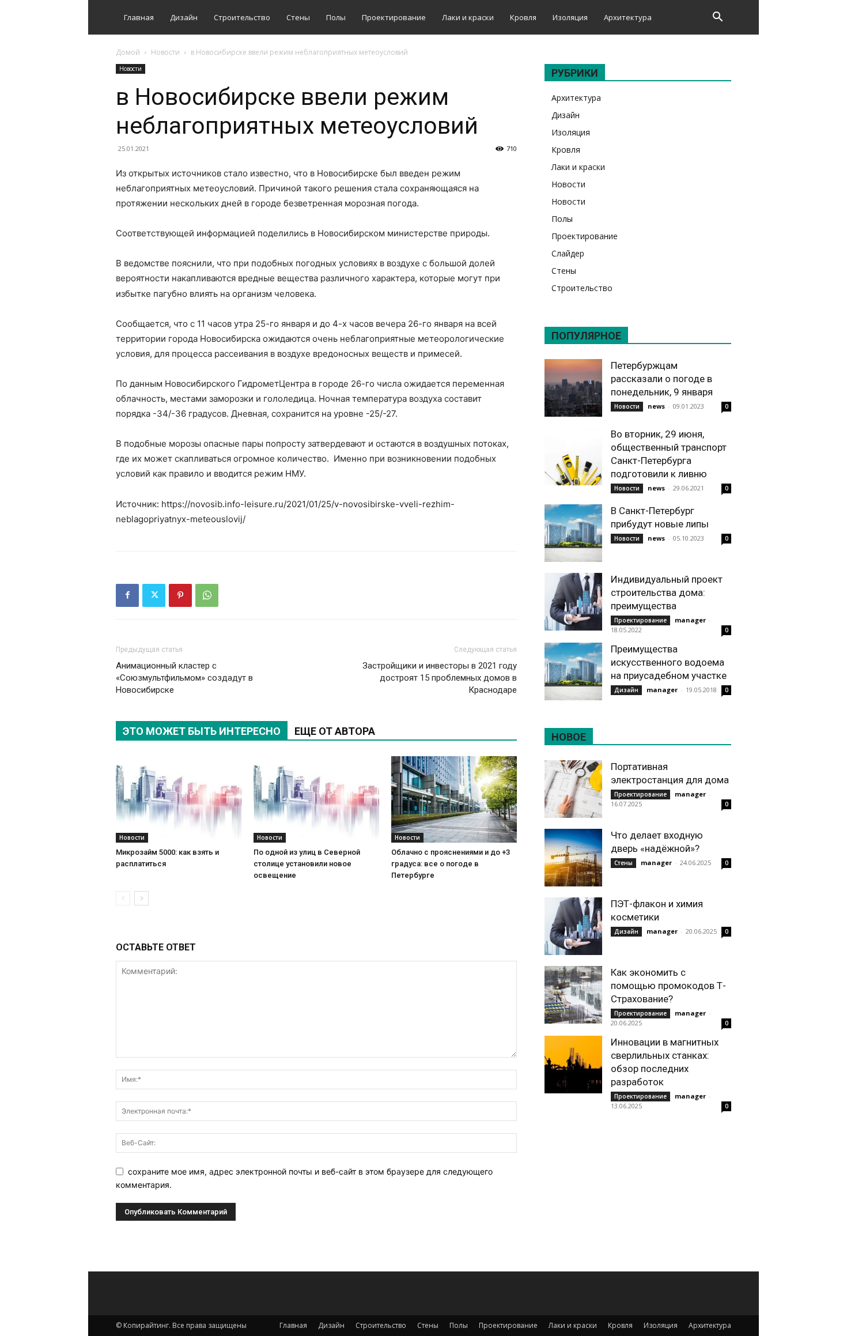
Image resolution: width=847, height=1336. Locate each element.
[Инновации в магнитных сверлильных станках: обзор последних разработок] (573, 1064)
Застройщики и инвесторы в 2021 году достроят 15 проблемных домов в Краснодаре (439, 678)
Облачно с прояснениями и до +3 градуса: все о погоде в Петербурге (450, 864)
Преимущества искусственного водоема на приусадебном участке (669, 662)
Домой (128, 52)
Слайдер (567, 253)
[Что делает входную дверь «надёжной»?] (573, 857)
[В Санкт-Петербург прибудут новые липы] (573, 533)
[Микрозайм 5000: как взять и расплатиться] (178, 799)
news (656, 406)
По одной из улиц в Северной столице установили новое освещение (307, 864)
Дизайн (184, 17)
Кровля (523, 17)
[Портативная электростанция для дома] (573, 789)
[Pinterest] (180, 595)
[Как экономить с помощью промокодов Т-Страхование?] (573, 995)
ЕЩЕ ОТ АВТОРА (334, 731)
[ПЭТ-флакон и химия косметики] (573, 926)
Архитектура (628, 17)
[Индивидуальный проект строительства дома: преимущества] (573, 602)
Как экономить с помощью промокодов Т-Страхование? (668, 986)
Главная (139, 17)
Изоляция (570, 17)
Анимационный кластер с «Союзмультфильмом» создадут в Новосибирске (184, 678)
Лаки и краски (468, 17)
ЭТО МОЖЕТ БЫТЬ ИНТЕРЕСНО (202, 731)
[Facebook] (127, 595)
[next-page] (141, 898)
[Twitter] (153, 595)
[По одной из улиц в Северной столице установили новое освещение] (316, 799)
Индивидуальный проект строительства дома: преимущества (667, 592)
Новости (165, 52)
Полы (336, 17)
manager (690, 620)
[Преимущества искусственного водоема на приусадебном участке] (573, 671)
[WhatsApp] (206, 595)
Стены (298, 17)
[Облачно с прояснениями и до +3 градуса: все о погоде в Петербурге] (454, 799)
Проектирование (394, 17)
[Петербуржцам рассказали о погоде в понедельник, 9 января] (573, 388)
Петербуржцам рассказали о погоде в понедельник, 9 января (662, 379)
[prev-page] (123, 898)
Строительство (242, 17)
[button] (717, 18)
